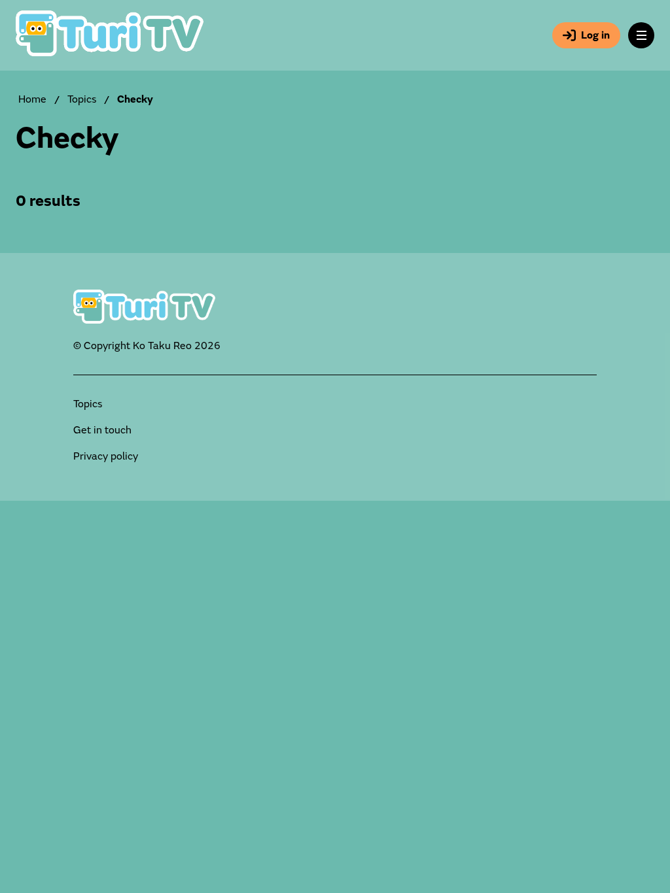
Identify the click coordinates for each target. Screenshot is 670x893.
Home (32, 99)
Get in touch (102, 430)
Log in (595, 35)
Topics (81, 99)
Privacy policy (105, 456)
